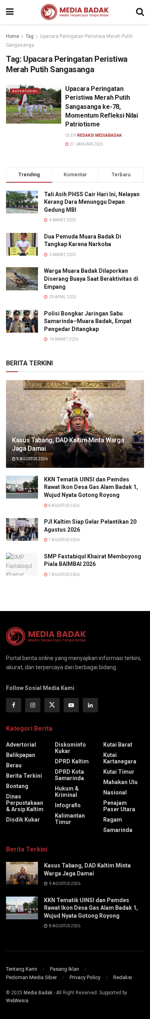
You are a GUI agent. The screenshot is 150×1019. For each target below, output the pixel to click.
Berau (14, 765)
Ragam (112, 819)
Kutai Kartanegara (119, 758)
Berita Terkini (24, 776)
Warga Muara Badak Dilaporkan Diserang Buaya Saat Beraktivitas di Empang (91, 279)
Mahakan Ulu (120, 782)
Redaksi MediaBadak (99, 135)
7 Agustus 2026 (64, 540)
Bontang (17, 786)
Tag (30, 36)
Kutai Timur (118, 772)
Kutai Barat (117, 744)
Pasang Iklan (64, 969)
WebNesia (17, 1000)
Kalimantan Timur (70, 818)
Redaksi (122, 977)
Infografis (68, 805)
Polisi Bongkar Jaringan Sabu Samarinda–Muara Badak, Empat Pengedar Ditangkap (88, 321)
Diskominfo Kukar (70, 747)
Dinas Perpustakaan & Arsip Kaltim (25, 802)
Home (12, 36)
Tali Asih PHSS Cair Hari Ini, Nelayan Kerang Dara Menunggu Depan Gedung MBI (92, 202)
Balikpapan (20, 755)
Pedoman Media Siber (31, 977)
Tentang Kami (21, 969)
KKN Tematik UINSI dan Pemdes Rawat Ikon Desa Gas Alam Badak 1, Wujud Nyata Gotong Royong (91, 487)
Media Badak (38, 992)
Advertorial (25, 91)
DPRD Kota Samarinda (69, 775)
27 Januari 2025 (86, 144)
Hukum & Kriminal (67, 791)
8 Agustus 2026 (64, 505)
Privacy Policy (85, 977)
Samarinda (117, 830)
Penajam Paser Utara (119, 806)
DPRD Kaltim (72, 761)
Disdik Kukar (23, 819)
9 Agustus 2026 (32, 459)
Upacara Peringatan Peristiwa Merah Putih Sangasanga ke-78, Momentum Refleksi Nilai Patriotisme (101, 106)
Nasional (115, 792)
